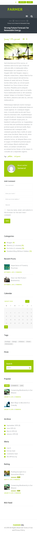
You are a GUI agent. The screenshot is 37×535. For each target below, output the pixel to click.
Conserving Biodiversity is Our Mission (22, 391)
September (12, 425)
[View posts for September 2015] (27, 301)
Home (10, 21)
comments (14, 386)
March (11, 431)
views (7, 386)
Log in (9, 448)
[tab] (7, 385)
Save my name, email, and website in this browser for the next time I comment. (18, 212)
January (11, 434)
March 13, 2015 (8, 480)
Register (22, 2)
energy (14, 342)
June (10, 428)
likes (21, 386)
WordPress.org (12, 457)
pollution (10, 156)
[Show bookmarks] (16, 2)
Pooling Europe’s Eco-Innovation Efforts (18, 473)
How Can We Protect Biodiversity (18, 279)
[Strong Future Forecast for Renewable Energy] (18, 51)
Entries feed (11, 451)
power (28, 342)
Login (29, 2)
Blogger (9, 242)
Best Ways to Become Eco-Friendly (20, 404)
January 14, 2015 (8, 397)
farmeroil (17, 39)
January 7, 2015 (8, 39)
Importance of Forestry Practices (19, 267)
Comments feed (12, 454)
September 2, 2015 (9, 272)
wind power (17, 156)
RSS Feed (8, 503)
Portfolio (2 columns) (14, 248)
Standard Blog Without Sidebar (18, 251)
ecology (7, 342)
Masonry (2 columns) (20, 21)
